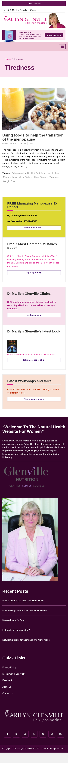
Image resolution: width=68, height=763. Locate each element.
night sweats (40, 177)
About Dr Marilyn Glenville (15, 10)
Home (8, 59)
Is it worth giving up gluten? (16, 630)
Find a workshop (33, 399)
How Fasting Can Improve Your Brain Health (24, 610)
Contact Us (35, 10)
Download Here (32, 227)
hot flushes (53, 173)
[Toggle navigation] (62, 46)
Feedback (7, 680)
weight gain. (9, 181)
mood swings (25, 177)
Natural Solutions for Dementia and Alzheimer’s (31, 354)
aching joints (18, 173)
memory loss (10, 177)
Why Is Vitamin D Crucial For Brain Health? (23, 600)
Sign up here (33, 272)
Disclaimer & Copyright (13, 674)
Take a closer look (33, 360)
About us (6, 686)
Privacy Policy (9, 667)
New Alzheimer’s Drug (13, 620)
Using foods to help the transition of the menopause (33, 137)
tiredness (54, 177)
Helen (23, 144)
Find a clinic (33, 315)
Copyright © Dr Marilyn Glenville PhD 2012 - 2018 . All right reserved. (34, 748)
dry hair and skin (36, 173)
